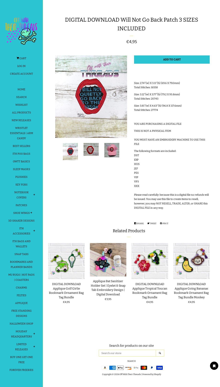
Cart (22, 58)
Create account (21, 73)
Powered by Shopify (151, 374)
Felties (21, 295)
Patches (21, 205)
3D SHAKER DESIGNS (21, 220)
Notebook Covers (21, 195)
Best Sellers (21, 146)
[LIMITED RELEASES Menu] (34, 347)
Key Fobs (21, 184)
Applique (21, 303)
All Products (21, 112)
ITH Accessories (21, 231)
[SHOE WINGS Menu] (31, 213)
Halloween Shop (21, 323)
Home (21, 89)
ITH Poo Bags (21, 153)
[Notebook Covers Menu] (34, 195)
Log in (21, 66)
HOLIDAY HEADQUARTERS (21, 334)
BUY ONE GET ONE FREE (21, 360)
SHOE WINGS (21, 213)
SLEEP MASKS (21, 169)
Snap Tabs (21, 254)
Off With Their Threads (130, 374)
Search (21, 97)
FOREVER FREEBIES (21, 370)
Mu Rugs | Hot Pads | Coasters (21, 277)
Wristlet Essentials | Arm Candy (21, 133)
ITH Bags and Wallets (21, 244)
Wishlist (21, 104)
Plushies (21, 176)
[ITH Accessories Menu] (34, 231)
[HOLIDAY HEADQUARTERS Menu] (34, 334)
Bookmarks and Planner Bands (21, 264)
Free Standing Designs (21, 313)
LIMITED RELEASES (21, 347)
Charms (21, 287)
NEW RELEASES (21, 120)
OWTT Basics (21, 161)
